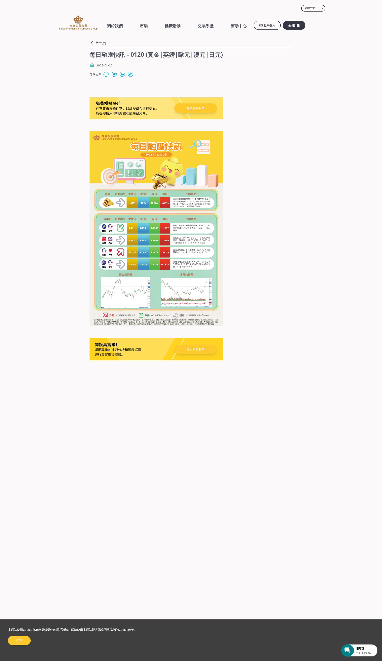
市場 (144, 25)
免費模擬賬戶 (196, 108)
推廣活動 (173, 25)
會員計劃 (294, 25)
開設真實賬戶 (196, 349)
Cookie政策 (126, 630)
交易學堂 (206, 25)
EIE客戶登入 (267, 25)
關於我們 (115, 25)
